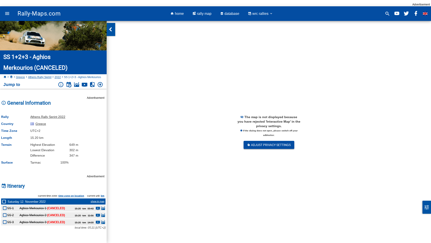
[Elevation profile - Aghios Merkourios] (103, 209)
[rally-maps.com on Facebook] (415, 13)
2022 (58, 77)
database (231, 14)
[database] (11, 77)
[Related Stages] (92, 85)
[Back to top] (100, 85)
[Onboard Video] (84, 85)
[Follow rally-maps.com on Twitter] (406, 13)
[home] (5, 77)
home (179, 14)
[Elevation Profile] (77, 85)
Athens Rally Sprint (39, 77)
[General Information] (61, 85)
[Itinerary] (69, 85)
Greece (20, 77)
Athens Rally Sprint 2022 (47, 117)
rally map (203, 14)
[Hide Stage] (5, 207)
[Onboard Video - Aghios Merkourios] (98, 209)
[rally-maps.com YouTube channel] (396, 13)
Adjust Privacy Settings (270, 145)
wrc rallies (260, 14)
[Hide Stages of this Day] (5, 201)
